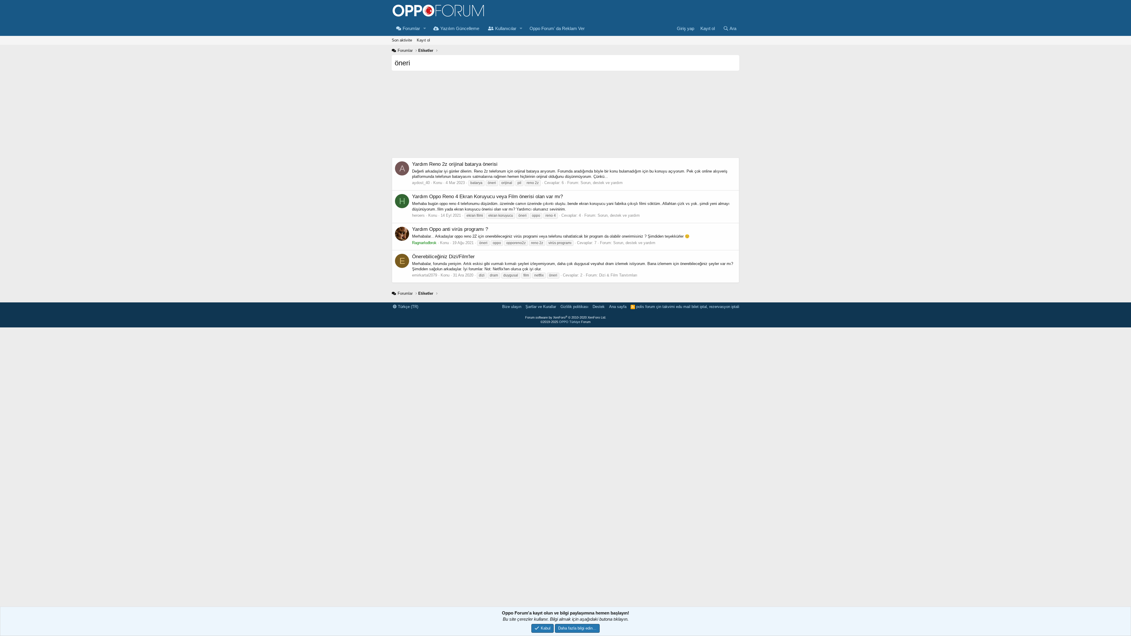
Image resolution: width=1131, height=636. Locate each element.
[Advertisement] (565, 116)
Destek (599, 306)
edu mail (683, 306)
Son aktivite (402, 40)
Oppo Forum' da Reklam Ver (557, 28)
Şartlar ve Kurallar (540, 306)
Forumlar (411, 28)
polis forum (645, 306)
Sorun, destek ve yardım (602, 182)
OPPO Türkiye (569, 322)
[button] (425, 28)
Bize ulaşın (511, 306)
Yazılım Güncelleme (459, 28)
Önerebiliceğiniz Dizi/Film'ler (443, 256)
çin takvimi (665, 306)
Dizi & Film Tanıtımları (618, 275)
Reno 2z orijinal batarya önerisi (454, 164)
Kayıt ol (423, 40)
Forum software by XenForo (565, 317)
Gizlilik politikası (574, 306)
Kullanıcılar (505, 28)
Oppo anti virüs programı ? (450, 229)
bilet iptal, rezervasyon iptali (715, 306)
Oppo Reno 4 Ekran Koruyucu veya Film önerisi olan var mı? (487, 196)
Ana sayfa (617, 306)
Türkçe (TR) (407, 306)
